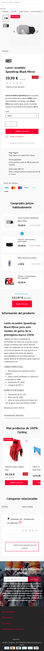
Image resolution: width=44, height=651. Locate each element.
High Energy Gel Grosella (27, 258)
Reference (8, 408)
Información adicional (14, 415)
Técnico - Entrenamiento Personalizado (27, 277)
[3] (13, 83)
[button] (6, 18)
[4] (17, 83)
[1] (7, 83)
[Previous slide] (14, 31)
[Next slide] (37, 31)
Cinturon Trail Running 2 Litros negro (27, 241)
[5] (20, 83)
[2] (10, 83)
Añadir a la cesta (22, 131)
